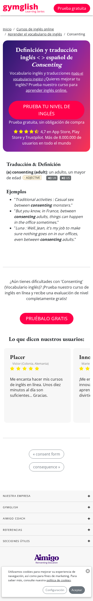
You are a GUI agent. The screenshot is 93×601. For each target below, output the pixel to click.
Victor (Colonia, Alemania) (30, 363)
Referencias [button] (12, 530)
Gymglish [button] (10, 507)
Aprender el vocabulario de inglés (35, 34)
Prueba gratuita (72, 8)
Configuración (55, 590)
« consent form (46, 454)
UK (54, 178)
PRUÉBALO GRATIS (46, 318)
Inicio (7, 29)
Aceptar (77, 590)
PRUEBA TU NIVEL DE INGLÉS (46, 110)
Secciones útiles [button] (16, 541)
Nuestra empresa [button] (17, 496)
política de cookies (58, 580)
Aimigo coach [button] (14, 518)
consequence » (46, 467)
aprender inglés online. (46, 90)
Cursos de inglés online (35, 29)
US (68, 178)
